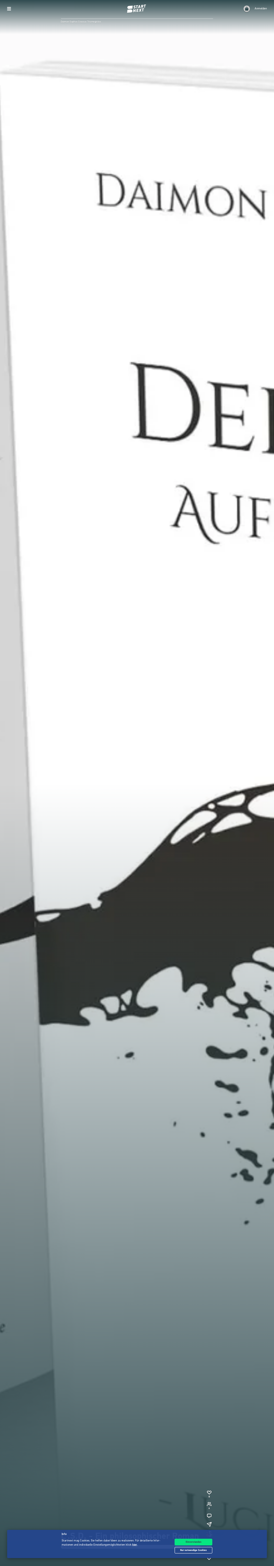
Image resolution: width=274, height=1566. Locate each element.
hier (134, 1544)
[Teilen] (209, 1524)
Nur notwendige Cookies (193, 1550)
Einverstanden (193, 1542)
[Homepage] (137, 8)
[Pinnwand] (209, 1515)
